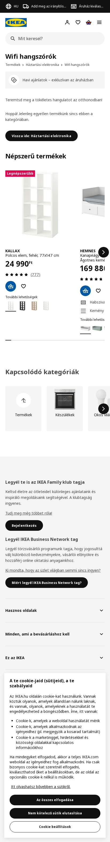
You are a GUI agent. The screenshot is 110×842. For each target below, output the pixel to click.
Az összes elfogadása (55, 800)
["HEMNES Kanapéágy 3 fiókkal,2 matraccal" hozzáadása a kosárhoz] (85, 290)
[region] (55, 755)
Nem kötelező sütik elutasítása (55, 813)
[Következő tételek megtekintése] (103, 408)
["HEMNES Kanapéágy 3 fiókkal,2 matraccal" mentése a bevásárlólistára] (98, 290)
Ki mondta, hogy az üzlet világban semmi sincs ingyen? (53, 570)
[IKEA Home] (16, 22)
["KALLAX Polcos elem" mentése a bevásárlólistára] (23, 286)
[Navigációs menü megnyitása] (99, 22)
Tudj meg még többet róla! (28, 513)
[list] (55, 252)
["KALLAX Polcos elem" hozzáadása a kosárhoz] (10, 286)
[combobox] (53, 38)
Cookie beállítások (55, 826)
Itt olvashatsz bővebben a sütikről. (40, 786)
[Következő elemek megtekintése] (103, 252)
